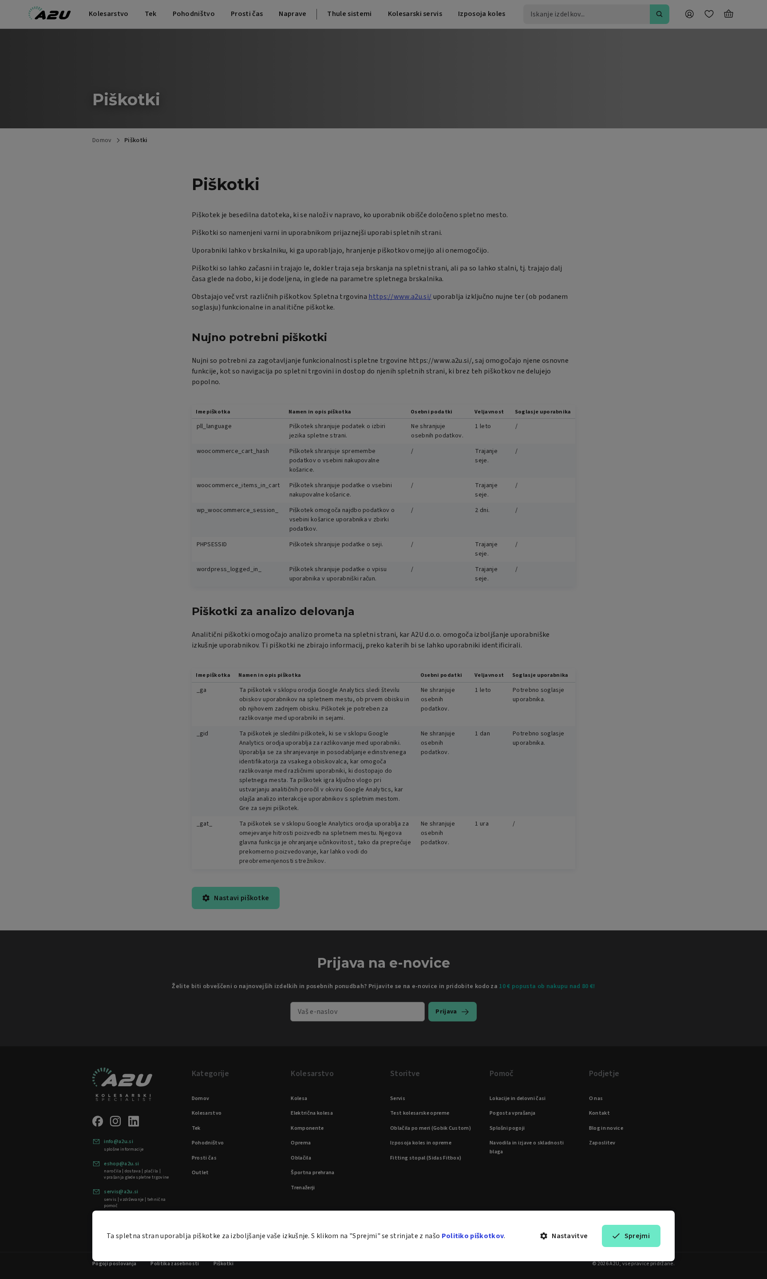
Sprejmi (637, 1236)
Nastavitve (570, 1236)
